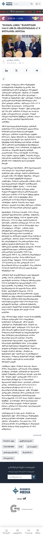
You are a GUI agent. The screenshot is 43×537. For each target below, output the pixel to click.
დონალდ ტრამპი (11, 452)
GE (37, 4)
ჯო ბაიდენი (32, 446)
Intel (20, 446)
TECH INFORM (9, 446)
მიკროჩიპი (27, 452)
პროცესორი (8, 458)
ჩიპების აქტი (9, 441)
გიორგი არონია (13, 60)
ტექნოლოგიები (26, 441)
